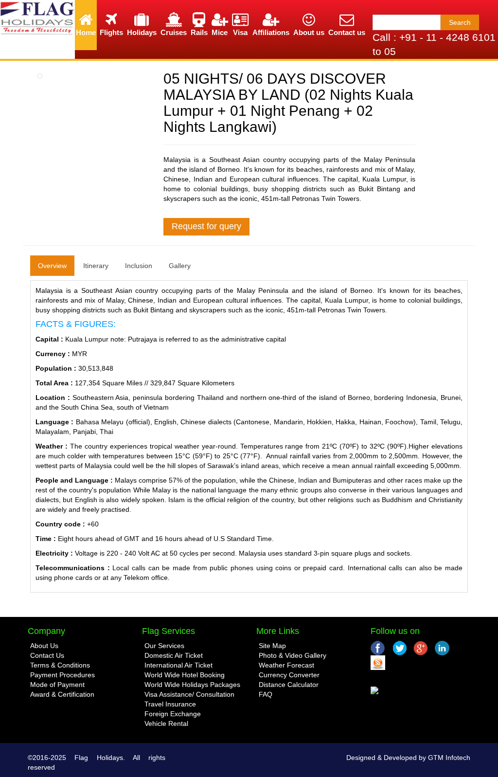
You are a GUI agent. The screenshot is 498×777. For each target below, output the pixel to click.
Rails (199, 32)
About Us (44, 646)
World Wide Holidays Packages (192, 684)
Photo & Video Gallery (292, 655)
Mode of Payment (57, 684)
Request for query (206, 226)
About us (308, 32)
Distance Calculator (289, 684)
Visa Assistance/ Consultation (189, 694)
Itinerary (95, 266)
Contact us (346, 32)
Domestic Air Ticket (173, 655)
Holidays (142, 32)
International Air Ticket (178, 665)
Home (86, 32)
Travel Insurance (170, 704)
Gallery (180, 266)
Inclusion (138, 266)
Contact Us (47, 655)
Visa (240, 32)
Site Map (272, 646)
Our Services (164, 646)
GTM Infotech (449, 757)
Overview (52, 266)
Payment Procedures (62, 675)
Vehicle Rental (166, 723)
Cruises (173, 32)
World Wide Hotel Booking (184, 675)
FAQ (265, 694)
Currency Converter (289, 675)
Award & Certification (62, 694)
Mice (220, 32)
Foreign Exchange (172, 714)
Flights (111, 32)
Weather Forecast (286, 665)
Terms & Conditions (60, 665)
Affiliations (270, 32)
